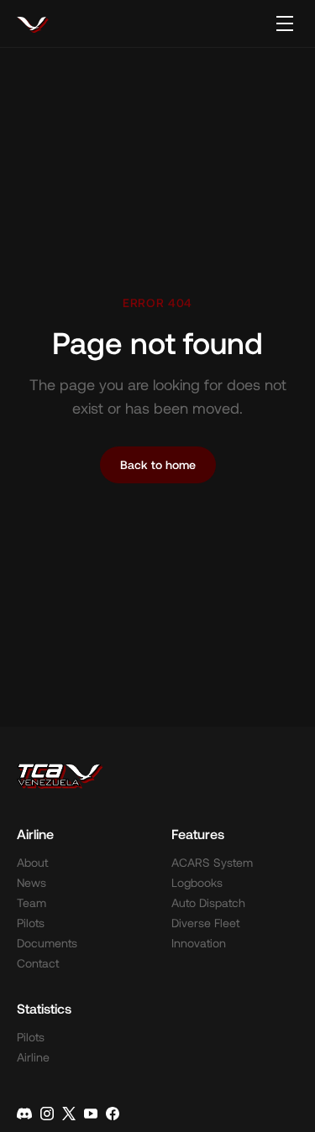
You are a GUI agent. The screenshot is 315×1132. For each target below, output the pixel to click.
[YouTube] (90, 1113)
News (31, 882)
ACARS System (212, 862)
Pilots (31, 923)
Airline (33, 1057)
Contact (38, 963)
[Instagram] (47, 1113)
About (32, 862)
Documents (47, 943)
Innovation (198, 943)
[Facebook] (112, 1113)
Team (31, 902)
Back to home (158, 464)
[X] (69, 1113)
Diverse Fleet (205, 923)
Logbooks (197, 882)
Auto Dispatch (208, 902)
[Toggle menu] (284, 23)
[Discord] (24, 1113)
